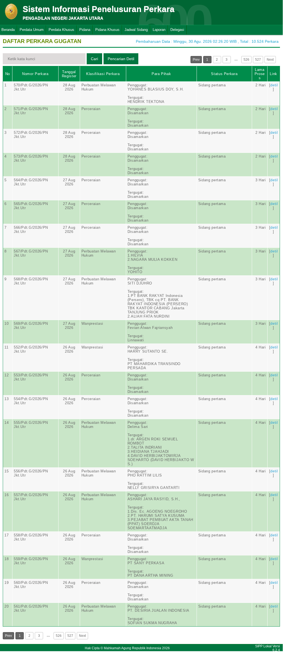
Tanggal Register (69, 74)
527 (258, 60)
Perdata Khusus (61, 30)
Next (270, 60)
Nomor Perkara (35, 74)
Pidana (84, 30)
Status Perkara (224, 74)
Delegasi (177, 30)
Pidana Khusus (107, 30)
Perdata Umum (32, 30)
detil (274, 85)
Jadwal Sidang (136, 30)
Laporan (159, 30)
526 (246, 60)
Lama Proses (260, 74)
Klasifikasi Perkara (103, 74)
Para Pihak (161, 74)
